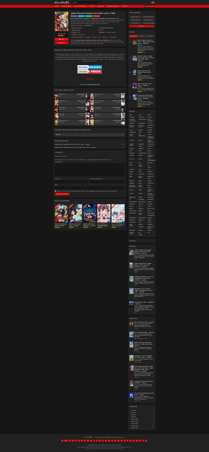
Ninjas (140, 189)
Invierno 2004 (134, 421)
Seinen (149, 206)
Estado (147, 20)
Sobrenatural (113, 37)
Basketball (150, 125)
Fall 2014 (133, 412)
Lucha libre (150, 174)
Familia (150, 77)
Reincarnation (142, 201)
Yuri (148, 232)
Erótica (149, 150)
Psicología (141, 199)
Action (149, 114)
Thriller (149, 222)
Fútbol (140, 159)
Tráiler (62, 39)
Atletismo (132, 123)
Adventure (141, 117)
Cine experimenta (142, 135)
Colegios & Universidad (77, 37)
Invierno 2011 (134, 425)
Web (56, 185)
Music (149, 185)
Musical (131, 189)
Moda (140, 183)
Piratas (140, 197)
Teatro (149, 219)
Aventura (148, 46)
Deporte (141, 146)
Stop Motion (132, 213)
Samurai (141, 204)
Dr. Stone (133, 410)
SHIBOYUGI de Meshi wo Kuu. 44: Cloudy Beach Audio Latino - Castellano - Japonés (143, 278)
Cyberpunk (141, 144)
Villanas (150, 230)
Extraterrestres (143, 153)
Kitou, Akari (117, 94)
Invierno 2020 (109, 28)
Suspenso (141, 219)
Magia (130, 176)
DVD (130, 150)
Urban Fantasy (131, 225)
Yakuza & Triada (131, 233)
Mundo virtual (140, 186)
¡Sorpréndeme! (150, 6)
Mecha (149, 178)
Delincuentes (151, 144)
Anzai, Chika (82, 120)
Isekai (139, 65)
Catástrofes (132, 132)
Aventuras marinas (141, 126)
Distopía (131, 148)
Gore (140, 162)
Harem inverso (140, 165)
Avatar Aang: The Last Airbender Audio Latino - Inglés (145, 72)
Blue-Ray (140, 48)
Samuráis (150, 204)
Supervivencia (142, 217)
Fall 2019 (133, 414)
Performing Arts (132, 198)
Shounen (105, 37)
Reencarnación (145, 65)
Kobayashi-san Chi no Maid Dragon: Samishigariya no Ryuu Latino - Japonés (143, 290)
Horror (140, 169)
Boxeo (131, 130)
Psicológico (150, 199)
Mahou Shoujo (140, 177)
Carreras (150, 130)
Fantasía (94, 37)
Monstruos (145, 49)
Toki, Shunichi (81, 114)
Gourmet (150, 162)
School (131, 206)
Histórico (140, 49)
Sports (149, 210)
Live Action (141, 174)
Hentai (149, 167)
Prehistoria (150, 197)
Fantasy (141, 155)
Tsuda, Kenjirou (116, 107)
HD (99, 37)
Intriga (131, 171)
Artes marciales (150, 120)
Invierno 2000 (134, 419)
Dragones (141, 148)
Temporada (147, 16)
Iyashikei (150, 171)
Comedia (87, 37)
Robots (149, 201)
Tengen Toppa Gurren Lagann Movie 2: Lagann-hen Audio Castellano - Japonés (143, 251)
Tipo (135, 23)
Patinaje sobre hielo (150, 194)
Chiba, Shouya (81, 100)
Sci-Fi (140, 206)
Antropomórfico (143, 119)
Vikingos (141, 230)
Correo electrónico (96, 179)
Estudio (134, 20)
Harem (131, 165)
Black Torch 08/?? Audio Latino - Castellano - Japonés (145, 85)
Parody (140, 193)
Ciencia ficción (131, 135)
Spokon (140, 210)
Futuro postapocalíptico (152, 159)
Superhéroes (151, 213)
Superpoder (132, 217)
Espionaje (131, 153)
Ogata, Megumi (81, 94)
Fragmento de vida (150, 156)
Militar (140, 180)
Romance (131, 204)
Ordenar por (148, 23)
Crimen (140, 140)
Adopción (131, 117)
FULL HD (149, 48)
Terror (140, 222)
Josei (130, 174)
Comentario (59, 162)
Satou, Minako (116, 114)
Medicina (131, 180)
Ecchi (139, 64)
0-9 (66, 440)
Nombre (58, 179)
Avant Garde (142, 123)
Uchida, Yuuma (116, 120)
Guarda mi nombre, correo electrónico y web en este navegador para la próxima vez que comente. (87, 191)
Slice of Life (151, 208)
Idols (149, 169)
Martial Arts (151, 176)
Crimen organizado (150, 141)
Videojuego (132, 230)
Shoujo (131, 208)
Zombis (140, 234)
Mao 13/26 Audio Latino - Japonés (144, 322)
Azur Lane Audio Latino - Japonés (144, 332)
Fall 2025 (133, 417)
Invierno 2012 (134, 427)
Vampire (141, 224)
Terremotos (132, 222)
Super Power (140, 213)
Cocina (149, 134)
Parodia (131, 193)
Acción (144, 46)
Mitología (131, 183)
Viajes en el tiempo (150, 227)
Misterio (152, 78)
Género (134, 16)
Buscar (142, 26)
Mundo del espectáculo (132, 186)
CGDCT (140, 132)
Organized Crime (150, 190)
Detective (150, 146)
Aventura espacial (131, 126)
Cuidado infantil (131, 144)
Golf (130, 162)
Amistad (150, 117)
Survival (150, 217)
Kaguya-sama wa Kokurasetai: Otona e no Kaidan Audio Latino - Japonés (144, 344)
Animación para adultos (132, 120)
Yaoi (140, 232)
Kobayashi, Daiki (116, 100)
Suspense (132, 219)
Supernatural (151, 215)
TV (103, 30)
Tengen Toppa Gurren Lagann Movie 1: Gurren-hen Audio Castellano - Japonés (143, 265)
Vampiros (150, 224)
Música (149, 187)
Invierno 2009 (134, 423)
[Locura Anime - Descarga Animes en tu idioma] (61, 3)
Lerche (78, 30)
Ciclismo (150, 132)
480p (130, 114)
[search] (99, 2)
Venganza (141, 226)
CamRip (141, 130)
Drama (144, 48)
